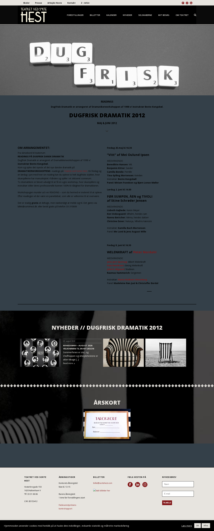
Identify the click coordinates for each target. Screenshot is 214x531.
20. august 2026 (69, 341)
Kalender (111, 15)
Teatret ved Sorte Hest (75, 171)
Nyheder (127, 15)
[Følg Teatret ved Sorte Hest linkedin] (137, 484)
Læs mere (186, 525)
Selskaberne (145, 15)
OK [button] (197, 525)
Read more (68, 363)
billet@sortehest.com (102, 483)
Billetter (95, 15)
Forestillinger (75, 15)
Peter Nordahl (145, 252)
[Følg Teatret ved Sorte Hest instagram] (144, 484)
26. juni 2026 (193, 341)
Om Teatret (182, 15)
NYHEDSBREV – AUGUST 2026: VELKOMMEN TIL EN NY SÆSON (78, 347)
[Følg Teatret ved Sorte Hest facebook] (130, 484)
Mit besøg (163, 15)
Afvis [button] (206, 525)
